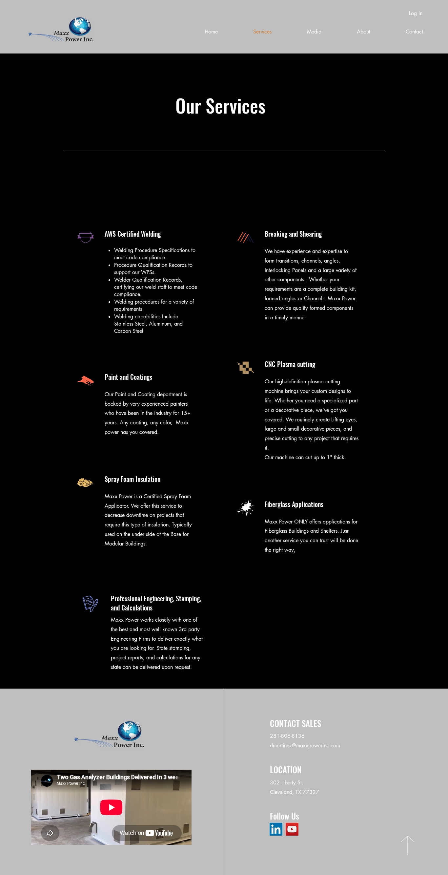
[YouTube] (292, 829)
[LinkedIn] (276, 829)
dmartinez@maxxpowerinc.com (305, 745)
